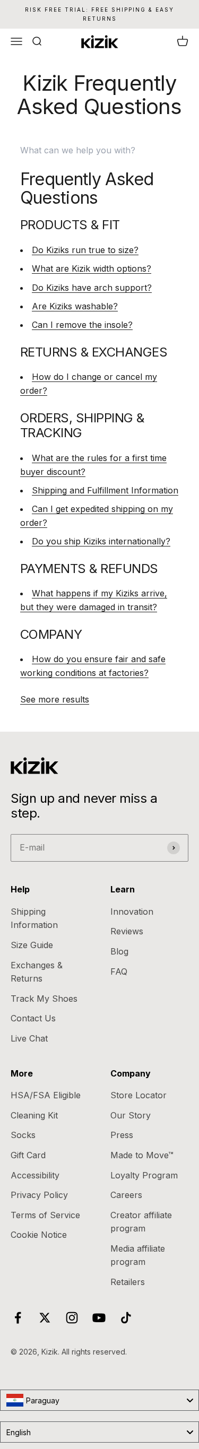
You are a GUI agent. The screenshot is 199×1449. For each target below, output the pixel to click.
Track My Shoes (44, 998)
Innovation (131, 911)
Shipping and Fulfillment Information (105, 490)
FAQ (118, 971)
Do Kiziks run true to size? (85, 250)
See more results (54, 699)
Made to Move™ (142, 1155)
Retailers (127, 1282)
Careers (126, 1195)
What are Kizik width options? (91, 268)
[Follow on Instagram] (72, 1318)
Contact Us (33, 1018)
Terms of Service (45, 1215)
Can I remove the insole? (82, 324)
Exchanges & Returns (37, 972)
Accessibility (35, 1175)
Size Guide (32, 945)
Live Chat (29, 1038)
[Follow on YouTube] (99, 1318)
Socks (23, 1135)
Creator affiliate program (141, 1222)
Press (121, 1135)
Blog (119, 951)
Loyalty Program (144, 1175)
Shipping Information (34, 918)
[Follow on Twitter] (45, 1318)
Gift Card (28, 1155)
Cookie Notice (39, 1234)
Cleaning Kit (34, 1115)
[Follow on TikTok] (126, 1318)
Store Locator (138, 1095)
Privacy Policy (39, 1195)
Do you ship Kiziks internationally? (101, 541)
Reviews (126, 931)
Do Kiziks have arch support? (92, 287)
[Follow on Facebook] (18, 1318)
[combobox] (99, 1400)
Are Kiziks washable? (75, 306)
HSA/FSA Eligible (46, 1095)
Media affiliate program (137, 1255)
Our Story (130, 1115)
